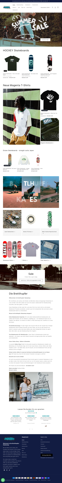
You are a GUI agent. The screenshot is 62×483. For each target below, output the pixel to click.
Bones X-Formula (27, 231)
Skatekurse (24, 456)
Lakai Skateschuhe (9, 231)
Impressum (43, 446)
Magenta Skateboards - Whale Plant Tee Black (49, 114)
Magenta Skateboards (47, 143)
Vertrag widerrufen (46, 455)
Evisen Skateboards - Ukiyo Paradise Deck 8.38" (37, 169)
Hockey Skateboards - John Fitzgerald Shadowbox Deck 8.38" (48, 74)
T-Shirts (24, 260)
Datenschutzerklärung (45, 450)
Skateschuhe (24, 446)
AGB (41, 452)
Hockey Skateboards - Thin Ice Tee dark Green (11, 74)
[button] (20, 5)
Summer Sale (45, 39)
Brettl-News (24, 454)
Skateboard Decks (8, 260)
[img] (31, 411)
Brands (23, 448)
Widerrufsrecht (44, 448)
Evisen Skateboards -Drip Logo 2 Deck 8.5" (10, 169)
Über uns (24, 452)
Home (23, 439)
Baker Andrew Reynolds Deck (49, 231)
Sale (23, 450)
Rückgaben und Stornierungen (47, 457)
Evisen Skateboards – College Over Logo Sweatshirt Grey (23, 169)
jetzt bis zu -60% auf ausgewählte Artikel (31, 280)
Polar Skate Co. (45, 260)
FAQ (41, 439)
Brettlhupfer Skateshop (10, 480)
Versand (42, 444)
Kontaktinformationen (45, 441)
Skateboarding (25, 441)
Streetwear (24, 444)
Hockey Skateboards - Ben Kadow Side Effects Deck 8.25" (30, 74)
